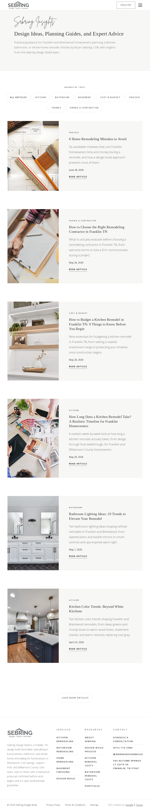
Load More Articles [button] (75, 697)
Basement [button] (84, 97)
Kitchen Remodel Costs (91, 761)
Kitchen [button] (40, 97)
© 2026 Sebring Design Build (22, 804)
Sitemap (94, 804)
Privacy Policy (53, 804)
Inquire (125, 5)
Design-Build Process (94, 749)
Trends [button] (56, 107)
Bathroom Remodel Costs (92, 775)
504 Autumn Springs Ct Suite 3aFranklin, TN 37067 (127, 764)
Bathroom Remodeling (65, 749)
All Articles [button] (18, 97)
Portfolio (92, 785)
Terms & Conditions (75, 804)
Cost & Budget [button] (110, 97)
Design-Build (66, 778)
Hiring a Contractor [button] (84, 107)
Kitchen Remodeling (65, 739)
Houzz (139, 804)
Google (129, 804)
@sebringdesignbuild (128, 754)
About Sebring (90, 739)
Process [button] (134, 97)
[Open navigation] (140, 5)
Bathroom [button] (62, 97)
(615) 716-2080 (123, 747)
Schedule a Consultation (123, 739)
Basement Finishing (63, 770)
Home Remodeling (65, 759)
